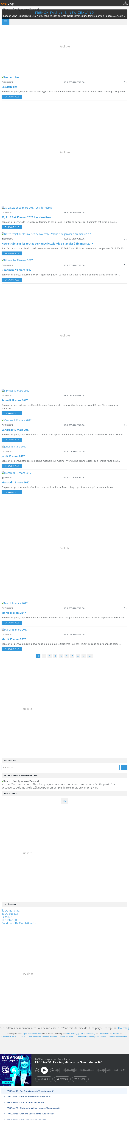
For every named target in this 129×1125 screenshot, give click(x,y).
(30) (11, 910)
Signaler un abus (9, 1036)
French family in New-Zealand (64, 12)
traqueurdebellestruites (31, 1033)
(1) (9, 920)
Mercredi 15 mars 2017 (15, 482)
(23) (10, 913)
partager (64, 1079)
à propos (82, 1079)
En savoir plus (12, 96)
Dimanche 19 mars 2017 (16, 270)
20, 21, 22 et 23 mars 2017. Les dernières (26, 217)
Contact (115, 1033)
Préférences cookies (118, 1036)
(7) (7, 917)
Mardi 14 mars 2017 (14, 613)
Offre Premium (66, 1036)
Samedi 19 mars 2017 (15, 400)
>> (90, 656)
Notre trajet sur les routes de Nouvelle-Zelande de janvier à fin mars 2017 (47, 243)
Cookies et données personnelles (91, 1036)
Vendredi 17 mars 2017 (16, 430)
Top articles (103, 1033)
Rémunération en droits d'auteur (43, 1036)
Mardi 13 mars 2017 (14, 639)
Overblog (123, 1028)
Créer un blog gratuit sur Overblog (80, 1033)
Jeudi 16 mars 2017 (13, 456)
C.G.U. (22, 1036)
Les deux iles (9, 87)
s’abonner (45, 1079)
